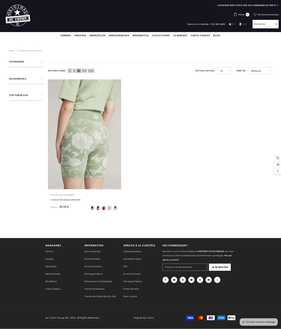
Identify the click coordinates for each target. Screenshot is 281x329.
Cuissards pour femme (30, 50)
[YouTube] (209, 280)
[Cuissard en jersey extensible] (84, 134)
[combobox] (263, 24)
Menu (11, 50)
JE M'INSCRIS (220, 267)
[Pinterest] (183, 280)
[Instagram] (174, 280)
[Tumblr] (200, 280)
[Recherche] (266, 24)
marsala (103, 208)
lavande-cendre (98, 208)
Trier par (240, 70)
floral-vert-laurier (109, 208)
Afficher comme (56, 70)
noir (92, 208)
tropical (115, 208)
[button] (70, 71)
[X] (217, 280)
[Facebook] (165, 280)
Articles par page (204, 70)
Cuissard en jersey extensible (65, 199)
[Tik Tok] (191, 280)
